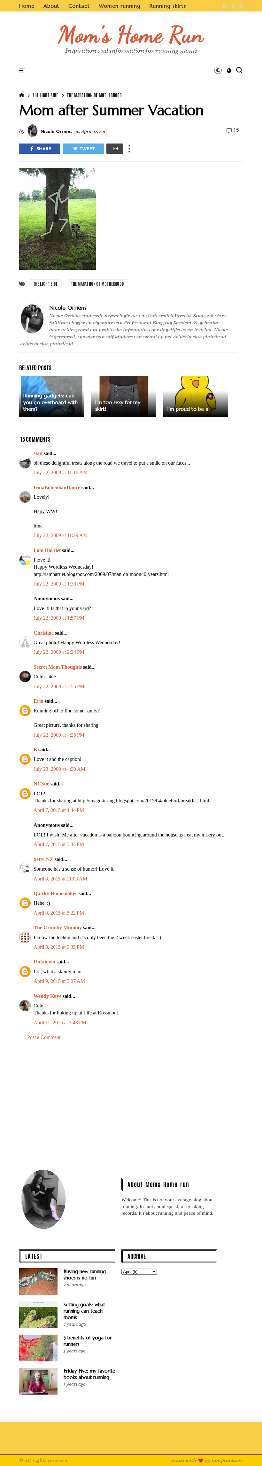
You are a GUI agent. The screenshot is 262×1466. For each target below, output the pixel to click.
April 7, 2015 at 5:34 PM (59, 844)
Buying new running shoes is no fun (85, 1274)
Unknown (44, 961)
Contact (79, 6)
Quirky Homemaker (55, 893)
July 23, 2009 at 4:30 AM (59, 769)
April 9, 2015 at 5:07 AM (59, 981)
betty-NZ (43, 859)
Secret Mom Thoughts (58, 667)
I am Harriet (47, 550)
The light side (45, 95)
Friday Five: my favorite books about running (89, 1374)
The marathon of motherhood (94, 95)
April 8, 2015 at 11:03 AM (60, 878)
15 (236, 130)
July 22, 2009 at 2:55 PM (59, 686)
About (51, 6)
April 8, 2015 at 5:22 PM (59, 913)
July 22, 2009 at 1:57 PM (59, 618)
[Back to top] (246, 1450)
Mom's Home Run (131, 34)
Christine (44, 633)
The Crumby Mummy (58, 927)
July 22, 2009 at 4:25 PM (59, 735)
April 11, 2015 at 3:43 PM (60, 1022)
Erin (38, 701)
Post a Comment (43, 1037)
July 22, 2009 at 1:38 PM (59, 583)
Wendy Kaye (47, 996)
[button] (218, 70)
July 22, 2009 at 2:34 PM (59, 652)
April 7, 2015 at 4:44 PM (59, 810)
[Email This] (114, 149)
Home (27, 6)
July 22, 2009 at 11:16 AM (61, 472)
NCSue (41, 783)
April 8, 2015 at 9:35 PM (59, 947)
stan (38, 453)
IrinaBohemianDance (57, 487)
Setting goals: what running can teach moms (84, 1310)
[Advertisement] (131, 1107)
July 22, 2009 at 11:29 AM (61, 535)
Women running (120, 6)
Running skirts (168, 6)
